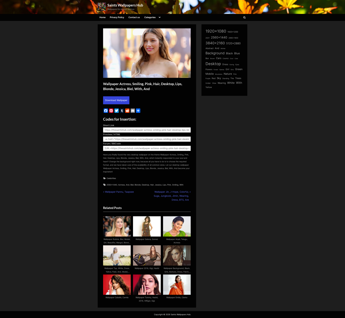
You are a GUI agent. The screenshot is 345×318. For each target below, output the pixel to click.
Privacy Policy (117, 17)
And (127, 185)
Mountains (218, 74)
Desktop (145, 185)
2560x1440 (112, 185)
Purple (208, 78)
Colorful (226, 58)
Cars (218, 58)
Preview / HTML (111, 134)
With (181, 185)
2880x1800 (233, 38)
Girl (227, 69)
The (232, 78)
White (231, 82)
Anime (223, 48)
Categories (150, 17)
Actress (121, 185)
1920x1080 (216, 31)
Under (208, 83)
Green (238, 69)
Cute (236, 58)
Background (215, 53)
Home (102, 17)
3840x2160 (215, 43)
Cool (231, 58)
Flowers (209, 69)
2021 (208, 38)
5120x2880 (233, 43)
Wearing (222, 83)
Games (221, 70)
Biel (132, 185)
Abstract (209, 48)
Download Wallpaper (116, 100)
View (214, 83)
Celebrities (111, 178)
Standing (225, 78)
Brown (212, 58)
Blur (207, 58)
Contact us (134, 17)
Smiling (175, 185)
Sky (219, 78)
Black (229, 53)
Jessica (158, 185)
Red (213, 78)
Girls (232, 70)
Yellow (209, 87)
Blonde (138, 185)
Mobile (210, 73)
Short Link (108, 125)
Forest (216, 70)
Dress (225, 64)
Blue (237, 53)
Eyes (237, 64)
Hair (152, 185)
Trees (238, 78)
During (232, 65)
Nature (228, 73)
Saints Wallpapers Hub (125, 5)
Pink (169, 185)
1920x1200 (232, 32)
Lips (164, 185)
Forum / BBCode (112, 143)
